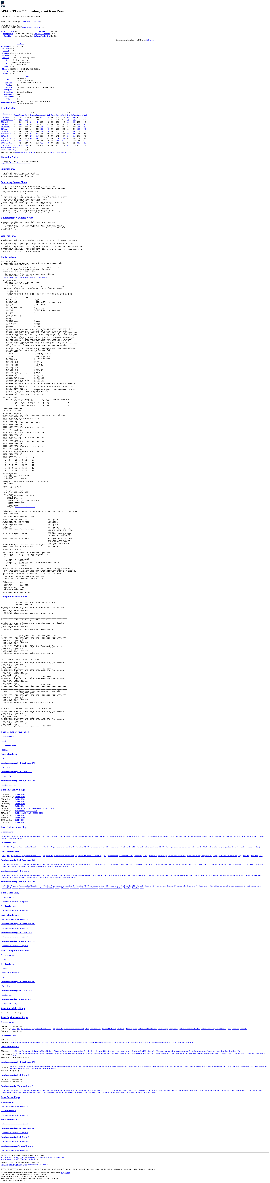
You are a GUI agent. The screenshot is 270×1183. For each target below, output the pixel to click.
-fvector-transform (228, 1053)
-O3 (120, 836)
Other (6, 67)
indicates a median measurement (60, 152)
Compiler (8, 83)
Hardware (20, 44)
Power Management (8, 102)
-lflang (19, 838)
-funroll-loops (162, 856)
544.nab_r (4, 140)
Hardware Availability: (42, 34)
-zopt (262, 836)
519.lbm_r (4, 129)
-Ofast (87, 1029)
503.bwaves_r (6, 117)
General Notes (8, 235)
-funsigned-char (20, 811)
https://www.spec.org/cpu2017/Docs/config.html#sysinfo (26, 277)
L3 (6, 63)
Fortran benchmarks (10, 754)
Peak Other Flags (10, 1097)
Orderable (5, 55)
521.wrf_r (4, 131)
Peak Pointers (8, 96)
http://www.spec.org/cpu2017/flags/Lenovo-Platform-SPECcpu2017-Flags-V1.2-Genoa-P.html (32, 1157)
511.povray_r (5, 127)
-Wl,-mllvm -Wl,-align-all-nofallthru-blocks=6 (26, 836)
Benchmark (7, 114)
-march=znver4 (128, 836)
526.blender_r (5, 134)
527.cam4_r (5, 136)
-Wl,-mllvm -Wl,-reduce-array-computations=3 (58, 836)
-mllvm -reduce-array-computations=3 (246, 836)
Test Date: (42, 31)
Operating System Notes (14, 182)
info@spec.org (65, 1173)
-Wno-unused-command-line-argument (15, 902)
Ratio (27, 115)
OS (8, 79)
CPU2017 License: (7, 31)
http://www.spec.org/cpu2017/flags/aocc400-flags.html (19, 1159)
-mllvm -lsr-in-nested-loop (177, 856)
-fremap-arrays (217, 836)
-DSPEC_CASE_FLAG (23, 808)
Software (28, 76)
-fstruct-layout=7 (163, 836)
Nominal (6, 51)
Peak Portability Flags (13, 1008)
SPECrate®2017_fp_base (31, 21)
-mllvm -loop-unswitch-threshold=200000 (193, 847)
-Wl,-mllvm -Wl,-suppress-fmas (29, 1042)
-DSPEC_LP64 (20, 794)
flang (3, 758)
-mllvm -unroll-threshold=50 (180, 836)
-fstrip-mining (227, 836)
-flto (8, 836)
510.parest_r (5, 124)
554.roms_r (5, 145)
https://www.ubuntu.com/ (25, 507)
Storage (5, 71)
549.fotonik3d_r (6, 143)
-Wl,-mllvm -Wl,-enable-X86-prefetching (88, 856)
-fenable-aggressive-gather (109, 836)
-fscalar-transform (241, 1053)
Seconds (22, 115)
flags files (7, 1155)
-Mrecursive (153, 856)
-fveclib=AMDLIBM (141, 836)
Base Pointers (8, 94)
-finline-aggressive (171, 847)
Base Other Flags (10, 892)
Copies (16, 115)
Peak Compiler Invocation (15, 950)
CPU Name (5, 46)
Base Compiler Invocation (15, 731)
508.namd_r (5, 122)
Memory (5, 69)
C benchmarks (7, 736)
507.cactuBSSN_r (7, 120)
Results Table (8, 108)
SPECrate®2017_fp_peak (31, 27)
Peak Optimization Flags (14, 1017)
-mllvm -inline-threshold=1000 (201, 836)
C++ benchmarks (8, 745)
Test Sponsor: (8, 34)
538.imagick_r (6, 138)
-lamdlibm (242, 847)
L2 (6, 60)
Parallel (8, 85)
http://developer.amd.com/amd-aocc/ (15, 163)
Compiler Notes (9, 157)
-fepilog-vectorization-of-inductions (225, 856)
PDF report (149, 40)
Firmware (8, 87)
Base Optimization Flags (14, 827)
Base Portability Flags (13, 789)
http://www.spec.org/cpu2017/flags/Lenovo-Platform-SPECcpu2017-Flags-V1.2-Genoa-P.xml (24, 1164)
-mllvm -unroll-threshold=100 (154, 847)
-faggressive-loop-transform (64, 1092)
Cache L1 (5, 58)
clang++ (4, 750)
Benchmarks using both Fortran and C (18, 763)
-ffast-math (153, 836)
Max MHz (5, 48)
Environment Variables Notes (17, 217)
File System (8, 90)
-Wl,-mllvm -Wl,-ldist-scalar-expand (87, 836)
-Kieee (145, 856)
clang (4, 741)
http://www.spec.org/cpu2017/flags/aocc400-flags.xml (14, 1165)
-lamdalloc (12, 838)
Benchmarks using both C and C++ (16, 772)
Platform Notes (9, 257)
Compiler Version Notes (14, 596)
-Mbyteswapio (37, 808)
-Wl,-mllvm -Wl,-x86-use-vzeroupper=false (89, 847)
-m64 (3, 836)
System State (8, 92)
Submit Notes (8, 168)
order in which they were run (25, 152)
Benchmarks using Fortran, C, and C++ (18, 780)
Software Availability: (42, 36)
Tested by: (7, 36)
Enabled (5, 53)
